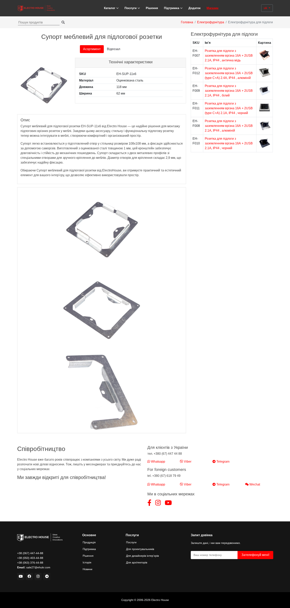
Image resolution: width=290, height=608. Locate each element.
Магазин (212, 8)
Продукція (89, 542)
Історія (87, 562)
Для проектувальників (140, 549)
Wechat (254, 484)
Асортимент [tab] (92, 49)
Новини (87, 569)
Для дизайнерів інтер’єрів (142, 555)
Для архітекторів (136, 562)
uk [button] (266, 8)
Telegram (222, 461)
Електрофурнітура (210, 22)
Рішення (152, 8)
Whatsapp (157, 461)
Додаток (194, 8)
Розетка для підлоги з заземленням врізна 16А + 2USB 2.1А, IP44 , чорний (229, 143)
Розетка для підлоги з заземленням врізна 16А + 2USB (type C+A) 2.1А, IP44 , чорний (229, 108)
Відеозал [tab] (113, 49)
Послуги (131, 542)
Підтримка (89, 549)
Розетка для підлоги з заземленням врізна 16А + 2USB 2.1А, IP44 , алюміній (229, 125)
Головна (187, 22)
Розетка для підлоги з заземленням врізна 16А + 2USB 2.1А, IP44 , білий (229, 90)
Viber (187, 461)
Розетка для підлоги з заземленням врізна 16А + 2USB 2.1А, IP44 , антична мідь (229, 55)
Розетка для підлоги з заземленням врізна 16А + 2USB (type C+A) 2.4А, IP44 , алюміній (229, 73)
